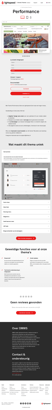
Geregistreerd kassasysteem (15, 390)
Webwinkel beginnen (25, 390)
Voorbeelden (23, 395)
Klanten (46, 390)
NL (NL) (49, 2)
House (12, 67)
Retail (3, 385)
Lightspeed (47, 385)
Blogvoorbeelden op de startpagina (12, 231)
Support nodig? (26, 97)
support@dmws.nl (16, 373)
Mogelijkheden (4, 388)
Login (42, 2)
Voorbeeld (26, 89)
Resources (41, 385)
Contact (28, 2)
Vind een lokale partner (34, 387)
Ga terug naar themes (26, 7)
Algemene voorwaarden (6, 404)
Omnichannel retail (5, 392)
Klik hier (12, 84)
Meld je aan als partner (34, 388)
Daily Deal (6, 207)
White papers (41, 388)
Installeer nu (26, 93)
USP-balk (5, 226)
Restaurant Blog (13, 393)
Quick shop (6, 202)
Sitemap (5, 402)
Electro (12, 73)
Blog (40, 387)
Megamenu (6, 216)
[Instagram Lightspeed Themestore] (30, 403)
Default (12, 62)
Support (35, 2)
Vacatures (47, 393)
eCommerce (23, 385)
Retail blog (4, 393)
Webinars (41, 390)
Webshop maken (24, 392)
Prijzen (3, 387)
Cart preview (6, 152)
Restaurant (12, 385)
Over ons (47, 388)
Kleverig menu (7, 212)
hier (23, 111)
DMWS (22, 79)
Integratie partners (33, 390)
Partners (31, 385)
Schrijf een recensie (25, 313)
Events (46, 392)
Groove (12, 70)
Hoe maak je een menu (14, 392)
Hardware (3, 390)
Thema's (23, 393)
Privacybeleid (10, 402)
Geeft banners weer (8, 221)
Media (12, 65)
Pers (2, 402)
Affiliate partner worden (34, 392)
